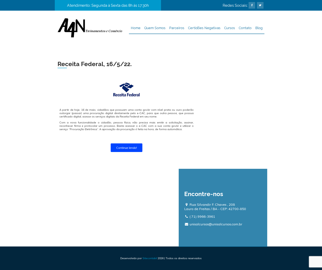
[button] (126, 147)
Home (136, 28)
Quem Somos (154, 28)
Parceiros (176, 28)
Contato (245, 28)
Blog (259, 28)
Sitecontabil (150, 258)
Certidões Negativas (204, 28)
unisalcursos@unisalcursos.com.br (216, 224)
